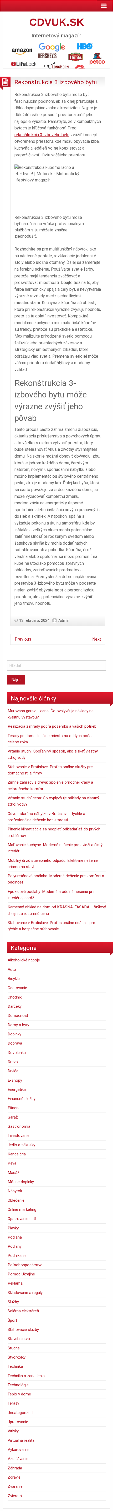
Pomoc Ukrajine (21, 1274)
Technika (15, 1366)
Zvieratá (15, 1495)
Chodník (15, 997)
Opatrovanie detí (22, 1218)
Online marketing (22, 1209)
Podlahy (15, 1246)
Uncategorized (20, 1412)
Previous (23, 639)
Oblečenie (16, 1200)
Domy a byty (18, 1025)
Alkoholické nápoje (24, 960)
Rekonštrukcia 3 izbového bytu (55, 82)
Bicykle (14, 978)
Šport (12, 1320)
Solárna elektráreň (23, 1311)
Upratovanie (18, 1421)
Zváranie (15, 1486)
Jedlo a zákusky (21, 1145)
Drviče (13, 1071)
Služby (13, 1301)
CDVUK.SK (56, 22)
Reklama (15, 1283)
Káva (12, 1163)
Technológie (18, 1385)
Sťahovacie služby (23, 1329)
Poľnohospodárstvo (25, 1265)
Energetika (17, 1089)
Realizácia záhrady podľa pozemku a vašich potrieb (52, 726)
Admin (63, 620)
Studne (14, 1348)
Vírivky (13, 1431)
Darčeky (15, 1006)
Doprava (15, 1043)
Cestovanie (17, 987)
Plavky (13, 1228)
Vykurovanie (18, 1449)
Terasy (13, 1403)
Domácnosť (18, 1015)
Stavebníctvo (19, 1338)
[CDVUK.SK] (56, 55)
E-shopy (15, 1080)
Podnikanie (17, 1255)
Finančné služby (21, 1098)
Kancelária (17, 1154)
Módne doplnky (21, 1181)
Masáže (15, 1172)
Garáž (13, 1117)
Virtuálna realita (21, 1440)
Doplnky (14, 1034)
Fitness (14, 1107)
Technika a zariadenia (26, 1375)
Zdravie (14, 1477)
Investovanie (18, 1135)
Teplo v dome (19, 1394)
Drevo (13, 1061)
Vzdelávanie (18, 1458)
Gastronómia (19, 1126)
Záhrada (15, 1468)
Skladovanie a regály (25, 1292)
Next (96, 639)
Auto (12, 969)
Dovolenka (17, 1052)
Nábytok (15, 1191)
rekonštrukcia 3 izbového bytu (41, 134)
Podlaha (15, 1237)
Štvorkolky (16, 1357)
